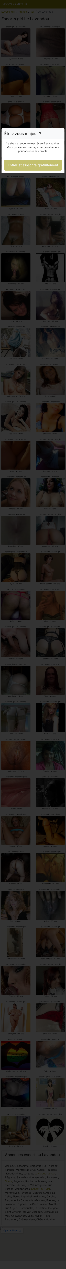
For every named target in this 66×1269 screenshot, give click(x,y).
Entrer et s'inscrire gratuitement (33, 165)
